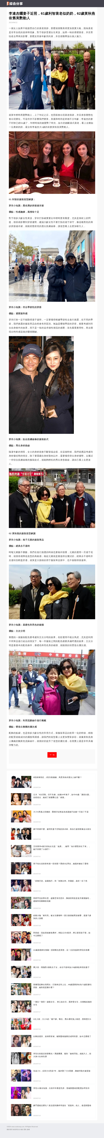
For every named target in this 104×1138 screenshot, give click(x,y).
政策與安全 (16, 1129)
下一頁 (52, 755)
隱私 (25, 1129)
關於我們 (9, 1129)
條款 (21, 1129)
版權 (28, 1129)
